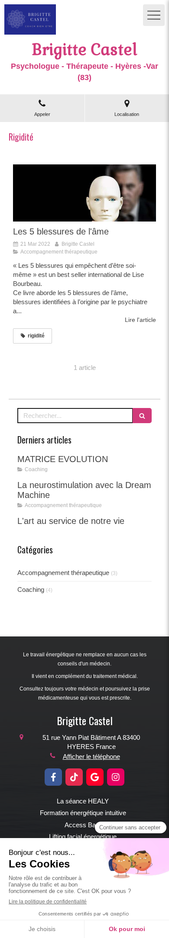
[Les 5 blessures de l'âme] (84, 193)
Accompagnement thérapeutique (63, 572)
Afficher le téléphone (91, 756)
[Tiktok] (74, 777)
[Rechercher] (142, 415)
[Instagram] (115, 777)
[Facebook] (53, 777)
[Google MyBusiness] (95, 777)
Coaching (30, 589)
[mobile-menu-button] (154, 15)
